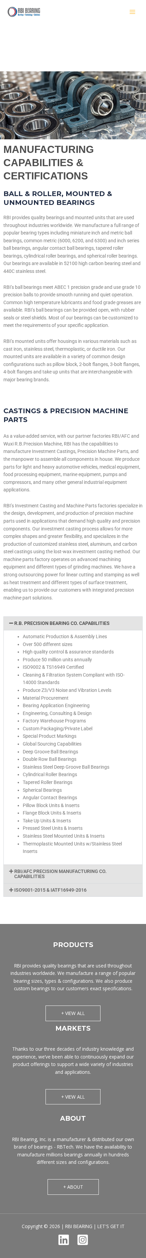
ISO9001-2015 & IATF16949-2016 (50, 890)
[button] (73, 623)
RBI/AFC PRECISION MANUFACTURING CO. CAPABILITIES (60, 874)
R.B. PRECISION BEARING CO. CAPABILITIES (62, 623)
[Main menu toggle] (133, 12)
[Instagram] (83, 1240)
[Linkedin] (64, 1240)
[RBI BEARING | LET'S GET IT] (24, 11)
